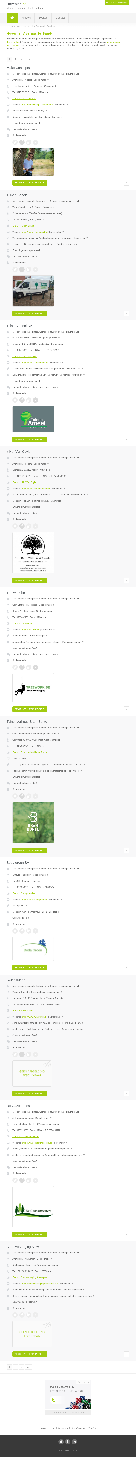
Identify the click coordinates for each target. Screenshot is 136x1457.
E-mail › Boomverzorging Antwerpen (29, 1277)
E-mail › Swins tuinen (22, 1010)
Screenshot (61, 105)
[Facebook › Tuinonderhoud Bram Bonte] (22, 796)
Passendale (37, 338)
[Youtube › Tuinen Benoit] (35, 269)
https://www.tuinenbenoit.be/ (35, 232)
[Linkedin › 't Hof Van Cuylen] (28, 526)
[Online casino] (70, 1381)
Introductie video (49, 387)
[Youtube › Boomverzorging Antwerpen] (35, 1315)
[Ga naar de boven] (126, 182)
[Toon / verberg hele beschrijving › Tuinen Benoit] (68, 238)
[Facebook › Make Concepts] (22, 142)
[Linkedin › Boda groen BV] (28, 931)
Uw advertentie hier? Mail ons (68, 1412)
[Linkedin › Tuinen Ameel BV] (28, 400)
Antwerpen (17, 80)
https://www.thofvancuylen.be (36, 488)
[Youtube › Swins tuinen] (35, 1054)
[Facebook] (67, 1441)
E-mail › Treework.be (22, 623)
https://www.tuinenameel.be (35, 362)
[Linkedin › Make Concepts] (28, 142)
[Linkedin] (74, 1441)
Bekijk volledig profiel (30, 182)
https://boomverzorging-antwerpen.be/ (40, 1283)
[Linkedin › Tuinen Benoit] (28, 269)
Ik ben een (117, 2)
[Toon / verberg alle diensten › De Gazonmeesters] (68, 1155)
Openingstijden (21, 918)
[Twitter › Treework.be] (15, 667)
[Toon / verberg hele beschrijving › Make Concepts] (68, 110)
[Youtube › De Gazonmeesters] (35, 1180)
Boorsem (27, 875)
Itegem (28, 464)
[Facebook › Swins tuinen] (22, 1054)
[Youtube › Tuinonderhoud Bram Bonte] (35, 796)
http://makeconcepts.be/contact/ (37, 105)
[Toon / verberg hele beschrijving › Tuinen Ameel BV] (68, 368)
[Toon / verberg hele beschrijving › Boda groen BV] (68, 905)
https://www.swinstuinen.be (35, 1017)
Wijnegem (29, 1118)
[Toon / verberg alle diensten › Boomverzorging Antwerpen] (68, 1296)
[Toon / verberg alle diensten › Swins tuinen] (68, 1029)
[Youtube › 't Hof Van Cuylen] (35, 526)
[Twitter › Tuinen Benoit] (15, 269)
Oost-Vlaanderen (20, 605)
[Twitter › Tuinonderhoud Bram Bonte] (15, 796)
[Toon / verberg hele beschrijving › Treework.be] (68, 635)
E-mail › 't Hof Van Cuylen (24, 482)
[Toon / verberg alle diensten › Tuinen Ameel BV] (68, 375)
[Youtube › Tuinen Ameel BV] (35, 400)
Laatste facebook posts (25, 129)
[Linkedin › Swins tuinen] (28, 1054)
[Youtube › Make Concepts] (35, 142)
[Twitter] (61, 1441)
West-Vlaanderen (20, 207)
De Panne (36, 207)
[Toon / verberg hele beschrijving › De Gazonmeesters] (68, 1148)
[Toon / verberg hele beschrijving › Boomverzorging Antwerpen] (68, 1289)
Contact (60, 17)
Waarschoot (36, 733)
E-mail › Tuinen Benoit (23, 226)
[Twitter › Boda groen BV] (15, 931)
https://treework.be (30, 629)
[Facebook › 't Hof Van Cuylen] (22, 526)
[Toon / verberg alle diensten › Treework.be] (68, 642)
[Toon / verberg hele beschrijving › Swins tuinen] (68, 1023)
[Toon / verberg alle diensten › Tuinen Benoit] (68, 244)
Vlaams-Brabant (20, 992)
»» (28, 59)
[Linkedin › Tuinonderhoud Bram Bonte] (28, 796)
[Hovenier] (12, 18)
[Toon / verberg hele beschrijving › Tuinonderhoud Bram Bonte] (68, 764)
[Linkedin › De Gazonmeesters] (28, 1180)
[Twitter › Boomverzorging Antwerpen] (15, 1315)
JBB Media (65, 1450)
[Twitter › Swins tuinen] (15, 1054)
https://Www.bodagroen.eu (34, 899)
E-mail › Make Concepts (24, 98)
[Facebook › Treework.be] (22, 667)
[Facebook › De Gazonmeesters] (22, 1180)
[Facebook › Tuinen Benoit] (22, 269)
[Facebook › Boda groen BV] (22, 931)
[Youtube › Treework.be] (35, 667)
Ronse (34, 605)
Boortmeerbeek (37, 992)
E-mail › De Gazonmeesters (25, 1136)
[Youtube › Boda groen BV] (35, 931)
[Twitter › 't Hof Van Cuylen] (15, 526)
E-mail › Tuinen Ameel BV (24, 356)
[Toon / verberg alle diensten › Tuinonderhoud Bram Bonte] (68, 771)
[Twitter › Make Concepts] (15, 142)
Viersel (28, 80)
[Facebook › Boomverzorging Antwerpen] (22, 1315)
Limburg (16, 875)
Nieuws (26, 17)
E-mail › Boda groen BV (23, 893)
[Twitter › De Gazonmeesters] (15, 1180)
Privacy (74, 1450)
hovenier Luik (13, 42)
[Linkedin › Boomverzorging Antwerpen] (28, 1315)
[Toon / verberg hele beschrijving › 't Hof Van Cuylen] (68, 494)
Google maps (41, 80)
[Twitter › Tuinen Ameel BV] (15, 400)
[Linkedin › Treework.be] (28, 667)
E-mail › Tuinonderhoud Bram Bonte (29, 752)
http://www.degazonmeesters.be (37, 1143)
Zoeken (43, 17)
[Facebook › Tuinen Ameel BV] (22, 400)
